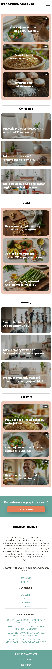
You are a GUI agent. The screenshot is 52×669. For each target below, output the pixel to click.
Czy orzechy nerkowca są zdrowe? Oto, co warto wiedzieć (22, 227)
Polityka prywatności (26, 653)
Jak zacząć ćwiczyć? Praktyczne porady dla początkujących (18, 158)
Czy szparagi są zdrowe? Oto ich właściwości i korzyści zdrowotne (22, 283)
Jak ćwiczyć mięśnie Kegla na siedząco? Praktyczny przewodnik (23, 130)
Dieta (26, 203)
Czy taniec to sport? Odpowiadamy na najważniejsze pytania (18, 324)
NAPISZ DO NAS (26, 509)
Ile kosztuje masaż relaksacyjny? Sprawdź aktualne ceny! (26, 634)
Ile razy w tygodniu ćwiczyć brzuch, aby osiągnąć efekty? (23, 379)
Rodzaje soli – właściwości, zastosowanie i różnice (24, 84)
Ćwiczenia (26, 108)
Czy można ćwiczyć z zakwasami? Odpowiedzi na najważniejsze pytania (26, 640)
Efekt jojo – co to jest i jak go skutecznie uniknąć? (24, 29)
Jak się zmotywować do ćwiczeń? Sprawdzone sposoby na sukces (24, 351)
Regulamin (26, 664)
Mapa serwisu (26, 659)
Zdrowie (26, 396)
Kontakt (26, 582)
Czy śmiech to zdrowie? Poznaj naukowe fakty (21, 476)
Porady (26, 302)
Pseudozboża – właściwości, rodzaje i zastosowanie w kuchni (24, 56)
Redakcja (26, 578)
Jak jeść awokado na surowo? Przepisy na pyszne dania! (24, 255)
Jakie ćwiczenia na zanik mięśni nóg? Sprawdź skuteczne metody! (24, 185)
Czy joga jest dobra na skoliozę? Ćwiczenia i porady (26, 621)
